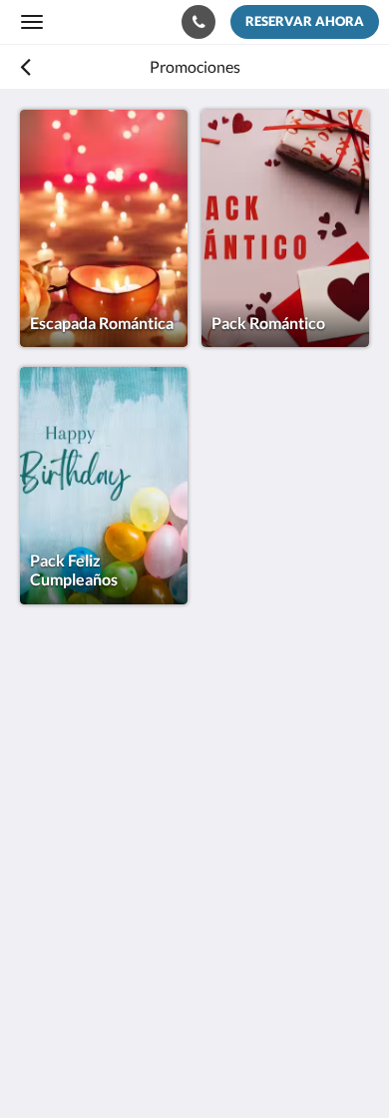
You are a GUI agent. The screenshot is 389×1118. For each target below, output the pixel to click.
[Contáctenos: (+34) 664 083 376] (198, 22)
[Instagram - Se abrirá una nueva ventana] (95, 924)
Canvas (130, 1063)
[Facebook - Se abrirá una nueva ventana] (40, 924)
